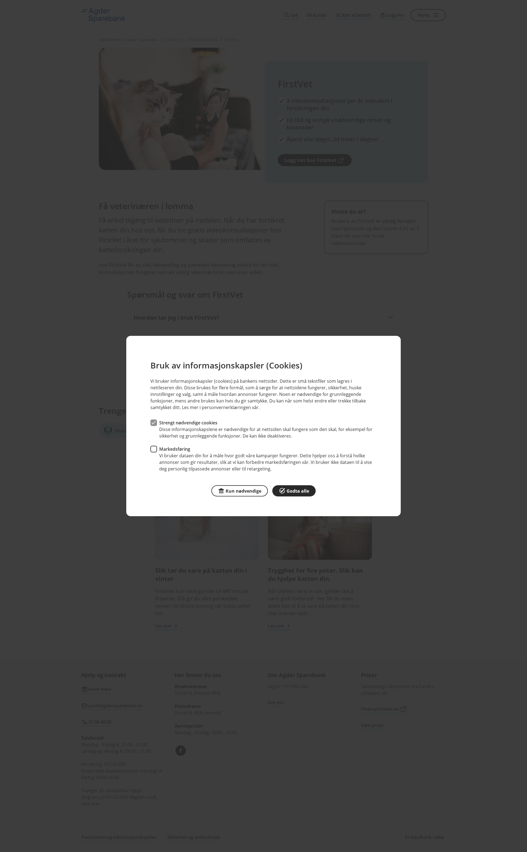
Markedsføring (174, 449)
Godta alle (298, 491)
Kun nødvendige (243, 491)
